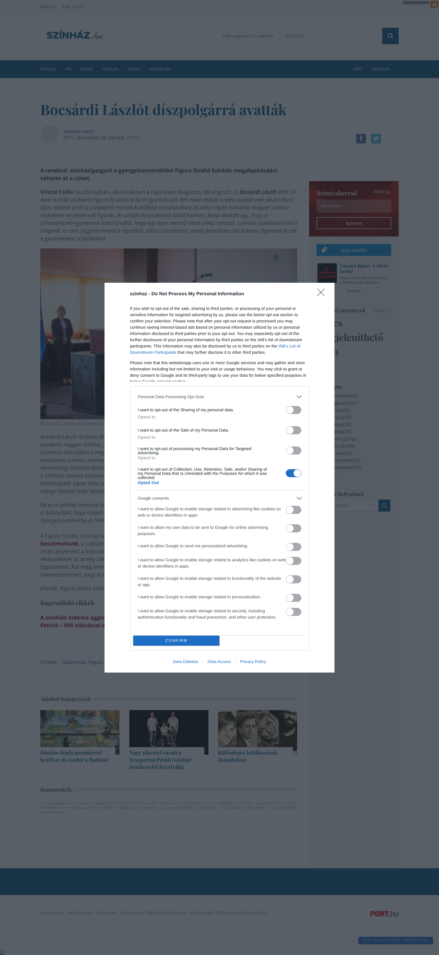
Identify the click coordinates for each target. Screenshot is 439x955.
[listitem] (219, 397)
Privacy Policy (253, 661)
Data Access (219, 661)
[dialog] (219, 478)
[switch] (293, 410)
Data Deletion (185, 661)
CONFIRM (176, 640)
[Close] (323, 294)
